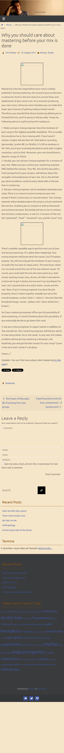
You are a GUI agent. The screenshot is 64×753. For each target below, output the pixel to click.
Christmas (50, 610)
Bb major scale (23, 610)
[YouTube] (25, 697)
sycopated (52, 658)
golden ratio (17, 623)
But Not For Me (9, 519)
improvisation (39, 623)
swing (43, 658)
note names (13, 636)
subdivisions (10, 658)
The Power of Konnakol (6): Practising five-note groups (15, 401)
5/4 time (4, 610)
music (3, 637)
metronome (54, 630)
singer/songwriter (28, 650)
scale (3, 651)
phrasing (46, 636)
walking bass (10, 668)
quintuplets (27, 643)
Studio (51, 52)
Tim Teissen (10, 52)
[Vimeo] (37, 697)
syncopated (5, 663)
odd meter (35, 636)
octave (25, 636)
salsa (60, 644)
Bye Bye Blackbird (36, 610)
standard (50, 651)
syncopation (15, 663)
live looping (25, 630)
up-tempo (52, 663)
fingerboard (40, 617)
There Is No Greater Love (13, 514)
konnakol (9, 629)
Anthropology (8, 524)
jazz (49, 623)
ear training (27, 617)
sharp (8, 651)
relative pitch (38, 644)
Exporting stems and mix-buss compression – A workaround (49, 401)
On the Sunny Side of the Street (17, 529)
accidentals (12, 610)
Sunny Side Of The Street (29, 658)
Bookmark (10, 382)
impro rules (27, 623)
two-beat (43, 663)
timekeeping (25, 663)
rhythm (51, 643)
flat (50, 617)
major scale (42, 631)
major (35, 631)
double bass (11, 616)
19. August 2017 (28, 52)
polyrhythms (11, 643)
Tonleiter (34, 663)
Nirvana (31, 687)
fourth (55, 617)
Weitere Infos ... (45, 547)
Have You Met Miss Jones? (14, 509)
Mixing (9, 25)
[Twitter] (31, 697)
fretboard (6, 623)
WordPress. (42, 687)
